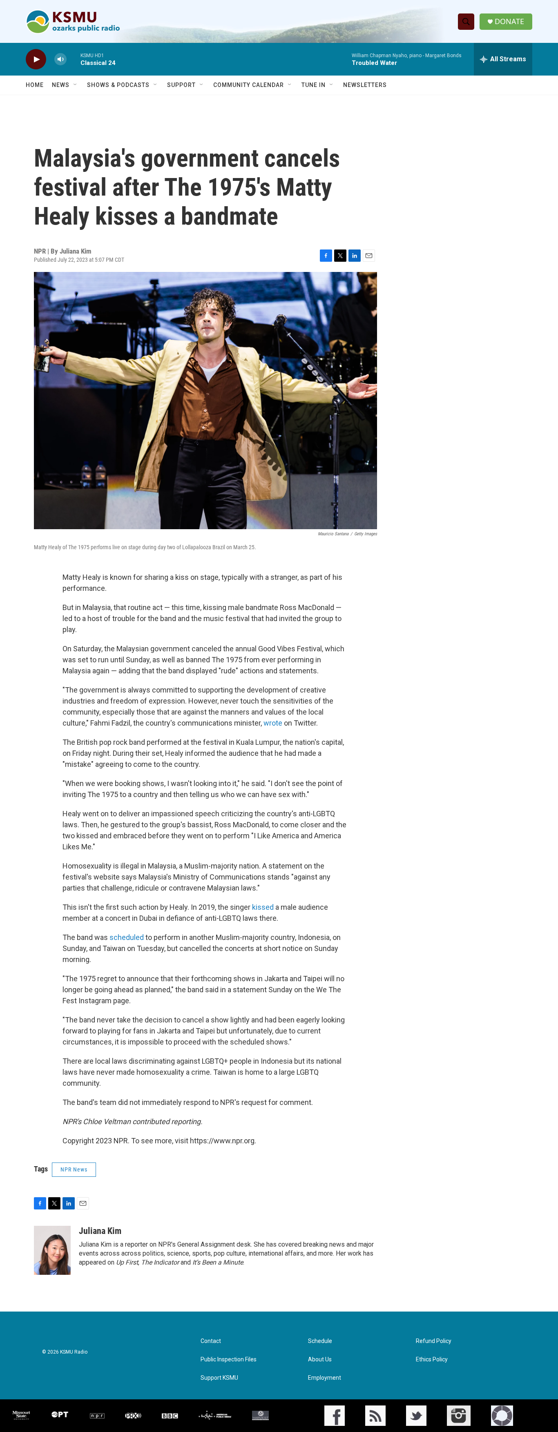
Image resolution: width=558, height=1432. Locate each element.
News (60, 85)
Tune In (313, 85)
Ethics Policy (432, 1359)
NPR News (73, 1169)
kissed (263, 907)
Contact (211, 1341)
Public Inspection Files (229, 1359)
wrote (273, 723)
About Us (320, 1359)
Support (181, 85)
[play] (35, 59)
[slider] (73, 59)
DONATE (509, 21)
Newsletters (365, 85)
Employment (324, 1378)
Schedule (320, 1341)
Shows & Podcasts (118, 85)
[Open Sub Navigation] (75, 85)
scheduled (127, 937)
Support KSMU (219, 1378)
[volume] (60, 59)
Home (35, 85)
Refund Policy (433, 1341)
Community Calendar (248, 85)
